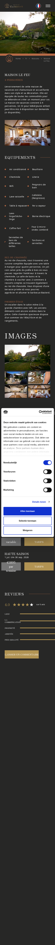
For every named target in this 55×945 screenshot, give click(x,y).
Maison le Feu (47, 59)
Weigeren (27, 530)
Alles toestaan (27, 511)
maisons (35, 58)
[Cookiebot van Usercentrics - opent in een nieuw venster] (39, 412)
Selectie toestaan (27, 520)
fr (26, 58)
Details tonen (39, 502)
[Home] (14, 6)
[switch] (47, 471)
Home (18, 58)
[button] (48, 5)
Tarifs (39, 542)
